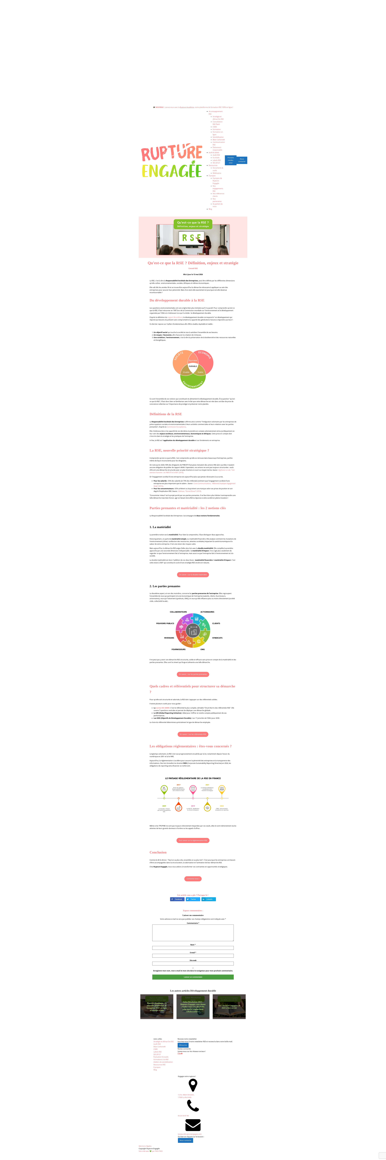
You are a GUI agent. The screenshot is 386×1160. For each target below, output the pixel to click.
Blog (210, 209)
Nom (193, 945)
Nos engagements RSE (218, 188)
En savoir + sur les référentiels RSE (193, 734)
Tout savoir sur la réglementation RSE (193, 840)
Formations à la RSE (160, 1059)
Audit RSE (216, 155)
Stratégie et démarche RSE (163, 1041)
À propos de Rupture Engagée (217, 180)
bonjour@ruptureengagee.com (190, 1134)
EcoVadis (216, 158)
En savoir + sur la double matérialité (193, 575)
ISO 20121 (216, 163)
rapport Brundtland (175, 317)
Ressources (213, 165)
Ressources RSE (159, 1065)
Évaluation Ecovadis (160, 1057)
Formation (217, 129)
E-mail (193, 952)
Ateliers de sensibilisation (163, 1062)
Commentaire (193, 923)
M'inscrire (183, 1045)
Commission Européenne (176, 427)
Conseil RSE (193, 268)
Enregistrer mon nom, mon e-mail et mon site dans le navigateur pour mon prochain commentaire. (193, 971)
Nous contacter (242, 160)
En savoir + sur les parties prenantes (193, 674)
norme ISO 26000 (162, 708)
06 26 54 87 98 (183, 1116)
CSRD (215, 127)
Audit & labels (214, 152)
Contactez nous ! (193, 879)
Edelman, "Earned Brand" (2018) (189, 491)
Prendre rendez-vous (231, 160)
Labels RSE (217, 160)
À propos (212, 176)
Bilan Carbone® (219, 140)
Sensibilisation (218, 137)
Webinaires (217, 173)
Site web (193, 960)
